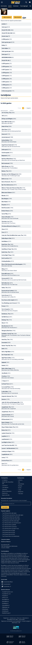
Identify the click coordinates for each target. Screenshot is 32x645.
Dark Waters (5, 241)
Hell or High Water (6, 351)
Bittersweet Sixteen (7, 192)
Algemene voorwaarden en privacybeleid (11, 621)
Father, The (5, 287)
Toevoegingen (24, 6)
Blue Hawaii (4, 201)
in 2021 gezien (5, 81)
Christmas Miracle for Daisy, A (9, 226)
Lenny (3, 457)
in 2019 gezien (5, 75)
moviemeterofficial (8, 581)
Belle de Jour (5, 178)
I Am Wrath (4, 373)
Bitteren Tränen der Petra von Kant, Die (12, 187)
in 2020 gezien (5, 78)
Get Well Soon (5, 316)
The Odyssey (5, 487)
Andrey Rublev (5, 140)
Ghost (3, 323)
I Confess (4, 376)
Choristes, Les (5, 221)
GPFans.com (5, 597)
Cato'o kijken (5, 48)
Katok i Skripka (5, 422)
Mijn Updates (7, 17)
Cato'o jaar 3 (5, 54)
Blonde (3, 195)
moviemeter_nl (7, 586)
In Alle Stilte (5, 391)
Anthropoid (5, 149)
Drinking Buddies (6, 261)
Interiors (4, 399)
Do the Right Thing (6, 255)
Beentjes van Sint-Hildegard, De (10, 174)
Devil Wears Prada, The (7, 249)
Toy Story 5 (5, 485)
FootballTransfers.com (7, 591)
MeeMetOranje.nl (6, 613)
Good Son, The (5, 339)
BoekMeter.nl (5, 603)
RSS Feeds (14, 622)
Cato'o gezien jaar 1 (7, 51)
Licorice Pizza (5, 460)
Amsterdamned (6, 137)
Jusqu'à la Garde (6, 414)
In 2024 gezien (5, 39)
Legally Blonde (5, 454)
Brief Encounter (6, 207)
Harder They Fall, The (7, 345)
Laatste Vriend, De (6, 433)
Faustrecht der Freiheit (7, 290)
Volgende (28, 108)
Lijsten (10, 6)
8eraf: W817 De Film (7, 121)
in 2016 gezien (5, 66)
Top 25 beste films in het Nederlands (10, 536)
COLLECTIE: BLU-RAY (7, 33)
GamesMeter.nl (5, 605)
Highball (4, 362)
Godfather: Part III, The (7, 333)
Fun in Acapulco (6, 309)
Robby (3, 45)
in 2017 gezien (5, 69)
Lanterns (20, 480)
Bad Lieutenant (5, 163)
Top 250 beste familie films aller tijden (11, 519)
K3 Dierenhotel (5, 419)
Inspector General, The (8, 396)
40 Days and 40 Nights (7, 118)
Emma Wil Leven (6, 273)
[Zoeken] (26, 2)
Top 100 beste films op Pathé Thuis (10, 528)
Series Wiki (21, 619)
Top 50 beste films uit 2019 (8, 534)
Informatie (4, 6)
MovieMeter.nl (5, 599)
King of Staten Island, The (8, 427)
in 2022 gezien (5, 84)
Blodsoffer (20, 491)
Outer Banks (21, 484)
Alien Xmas (4, 129)
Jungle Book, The (6, 407)
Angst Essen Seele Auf (7, 144)
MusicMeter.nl (5, 601)
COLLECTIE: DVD (6, 30)
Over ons (19, 618)
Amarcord (4, 134)
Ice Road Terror (6, 383)
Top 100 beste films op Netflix (9, 524)
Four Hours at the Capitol (8, 300)
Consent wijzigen (26, 621)
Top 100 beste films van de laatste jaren (11, 522)
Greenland (4, 342)
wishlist (4, 24)
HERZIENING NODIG (6, 57)
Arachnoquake (5, 152)
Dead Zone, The (6, 244)
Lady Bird (4, 436)
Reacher (20, 485)
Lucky (19, 489)
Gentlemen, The (6, 313)
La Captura (4, 480)
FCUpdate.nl (5, 595)
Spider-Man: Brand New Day (7, 482)
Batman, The (5, 171)
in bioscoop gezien (6, 90)
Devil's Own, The (6, 252)
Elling (3, 269)
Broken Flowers (6, 210)
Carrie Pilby (5, 213)
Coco (3, 232)
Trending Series (20, 478)
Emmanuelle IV (5, 278)
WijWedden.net (5, 607)
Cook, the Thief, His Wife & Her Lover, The (12, 235)
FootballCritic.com (6, 593)
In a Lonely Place (6, 387)
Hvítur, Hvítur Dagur (7, 368)
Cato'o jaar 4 (5, 27)
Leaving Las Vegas (6, 451)
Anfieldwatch (5, 611)
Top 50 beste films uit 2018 (8, 532)
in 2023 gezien (5, 87)
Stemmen (15, 6)
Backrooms (5, 493)
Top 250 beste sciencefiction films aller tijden (12, 515)
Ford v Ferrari (5, 295)
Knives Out (4, 430)
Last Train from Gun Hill (8, 445)
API (19, 622)
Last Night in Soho (6, 442)
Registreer (5, 618)
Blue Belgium (5, 198)
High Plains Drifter (6, 357)
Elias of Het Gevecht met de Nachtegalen (12, 264)
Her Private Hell (6, 354)
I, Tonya (4, 380)
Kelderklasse (5, 609)
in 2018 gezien (5, 72)
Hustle (3, 365)
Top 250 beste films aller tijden (9, 513)
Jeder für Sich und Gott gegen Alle (10, 402)
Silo (19, 482)
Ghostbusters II (6, 326)
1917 (3, 115)
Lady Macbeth (5, 439)
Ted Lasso (20, 493)
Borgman (4, 204)
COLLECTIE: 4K (5, 60)
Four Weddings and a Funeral (9, 303)
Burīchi (19, 487)
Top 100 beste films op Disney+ (9, 526)
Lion (3, 463)
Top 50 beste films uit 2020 (8, 530)
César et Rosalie (6, 216)
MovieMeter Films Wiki (12, 619)
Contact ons (12, 618)
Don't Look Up (5, 258)
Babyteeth (4, 155)
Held (3, 348)
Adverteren (25, 618)
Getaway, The (5, 319)
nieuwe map (5, 36)
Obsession (4, 489)
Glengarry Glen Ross (7, 330)
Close (3, 229)
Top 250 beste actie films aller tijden (10, 520)
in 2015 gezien (5, 63)
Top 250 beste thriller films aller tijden (11, 517)
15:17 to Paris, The (6, 112)
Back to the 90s (5, 495)
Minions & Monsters (6, 491)
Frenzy (3, 306)
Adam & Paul (5, 126)
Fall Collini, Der (5, 283)
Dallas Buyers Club (6, 238)
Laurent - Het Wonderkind (8, 448)
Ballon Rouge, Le (6, 166)
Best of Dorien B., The (7, 181)
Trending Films (4, 478)
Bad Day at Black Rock (7, 158)
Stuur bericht (17, 17)
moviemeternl (6, 584)
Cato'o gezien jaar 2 (7, 42)
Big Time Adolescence (7, 184)
